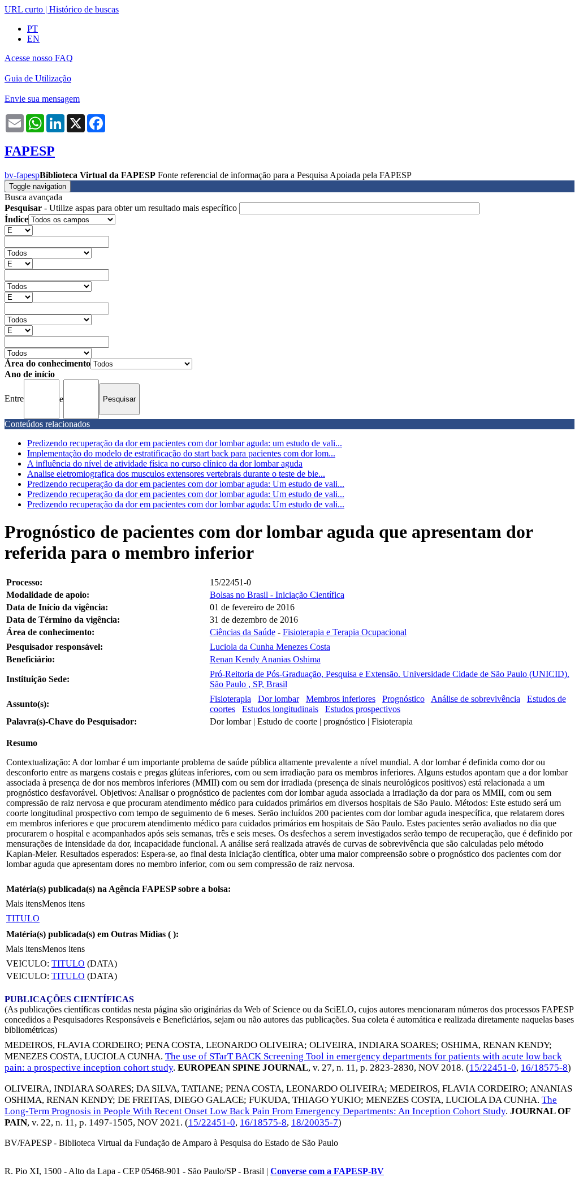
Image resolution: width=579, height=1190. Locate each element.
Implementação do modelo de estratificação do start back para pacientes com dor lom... (181, 453)
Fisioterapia (230, 699)
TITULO (23, 918)
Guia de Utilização (38, 78)
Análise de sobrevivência (475, 699)
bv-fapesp (22, 175)
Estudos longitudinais (280, 709)
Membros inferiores (340, 699)
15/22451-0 (492, 1067)
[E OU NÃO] (19, 230)
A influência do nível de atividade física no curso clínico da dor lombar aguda (165, 463)
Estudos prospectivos (362, 709)
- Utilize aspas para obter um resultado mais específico (122, 208)
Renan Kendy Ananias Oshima (265, 659)
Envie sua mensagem (42, 99)
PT (32, 28)
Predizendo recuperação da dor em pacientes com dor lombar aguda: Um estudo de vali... (185, 484)
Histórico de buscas (84, 9)
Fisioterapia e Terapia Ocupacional (345, 632)
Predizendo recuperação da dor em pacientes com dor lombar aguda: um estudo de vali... (184, 443)
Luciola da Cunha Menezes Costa (270, 647)
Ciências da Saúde (242, 632)
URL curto (24, 9)
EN (33, 39)
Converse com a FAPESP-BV (327, 1171)
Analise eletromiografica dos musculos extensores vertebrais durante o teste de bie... (176, 473)
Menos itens (63, 903)
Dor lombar (278, 699)
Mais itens (24, 903)
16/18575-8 (544, 1067)
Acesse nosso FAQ (39, 58)
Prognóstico (403, 699)
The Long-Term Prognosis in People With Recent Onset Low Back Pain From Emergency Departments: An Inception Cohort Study (281, 1105)
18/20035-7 (314, 1122)
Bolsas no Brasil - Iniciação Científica (277, 595)
